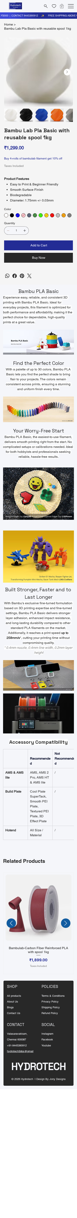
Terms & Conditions (53, 995)
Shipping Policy (50, 1007)
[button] (62, 6)
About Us (12, 1001)
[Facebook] (14, 276)
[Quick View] (38, 908)
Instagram (47, 1033)
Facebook (47, 1039)
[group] (38, 923)
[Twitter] (29, 276)
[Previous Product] (11, 923)
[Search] (45, 6)
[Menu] (71, 6)
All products (14, 995)
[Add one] (25, 230)
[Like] (53, 6)
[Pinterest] (22, 276)
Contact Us (13, 1013)
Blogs (10, 1007)
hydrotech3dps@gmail (20, 1051)
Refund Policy (49, 1013)
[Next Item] (67, 72)
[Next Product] (65, 923)
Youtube (46, 1045)
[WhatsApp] (7, 276)
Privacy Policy (50, 1001)
